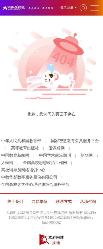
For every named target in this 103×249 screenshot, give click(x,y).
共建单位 (40, 201)
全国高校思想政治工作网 (45, 162)
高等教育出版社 (25, 148)
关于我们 (15, 201)
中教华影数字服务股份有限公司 (29, 177)
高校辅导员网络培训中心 (23, 170)
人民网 (7, 162)
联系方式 (64, 201)
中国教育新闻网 (15, 155)
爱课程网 (57, 148)
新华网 (87, 155)
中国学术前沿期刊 (55, 155)
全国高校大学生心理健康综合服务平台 (35, 184)
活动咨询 (88, 201)
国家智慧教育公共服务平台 (75, 141)
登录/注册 (66, 7)
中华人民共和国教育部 (21, 141)
